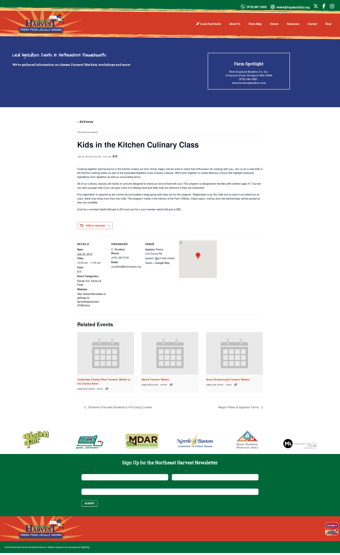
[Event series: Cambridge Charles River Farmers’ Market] (107, 389)
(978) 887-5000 (257, 7)
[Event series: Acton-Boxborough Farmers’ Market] (235, 385)
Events (274, 24)
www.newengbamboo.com (249, 83)
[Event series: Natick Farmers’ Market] (171, 385)
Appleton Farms (154, 249)
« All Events (85, 122)
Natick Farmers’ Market (155, 379)
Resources (293, 24)
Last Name (179, 471)
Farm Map (255, 24)
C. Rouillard (118, 249)
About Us (234, 24)
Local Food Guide (210, 24)
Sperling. (85, 547)
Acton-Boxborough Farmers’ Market (228, 379)
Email (85, 485)
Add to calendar (95, 225)
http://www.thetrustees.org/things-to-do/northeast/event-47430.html (91, 299)
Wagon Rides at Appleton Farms (238, 407)
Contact (312, 24)
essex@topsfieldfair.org (293, 7)
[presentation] (105, 353)
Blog (328, 24)
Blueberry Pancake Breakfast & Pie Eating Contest (120, 407)
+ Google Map (161, 263)
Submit (89, 503)
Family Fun (83, 281)
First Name (88, 471)
